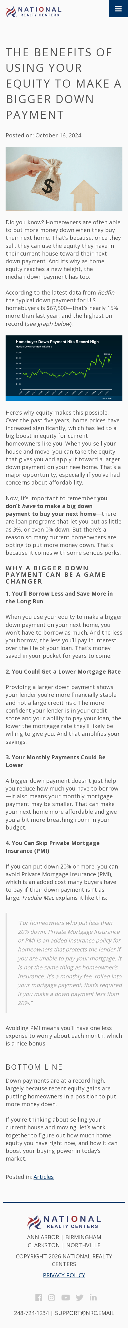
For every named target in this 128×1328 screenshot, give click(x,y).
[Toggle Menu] (118, 8)
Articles (44, 1176)
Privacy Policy (64, 1275)
